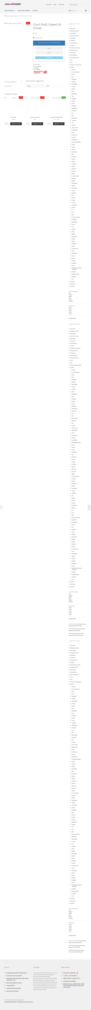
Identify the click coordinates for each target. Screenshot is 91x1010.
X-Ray (73, 132)
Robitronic (74, 156)
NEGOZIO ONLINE (9, 10)
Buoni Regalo (73, 33)
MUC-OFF (74, 171)
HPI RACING (74, 151)
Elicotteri (72, 286)
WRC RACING (74, 130)
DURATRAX (74, 219)
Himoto (73, 147)
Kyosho (73, 190)
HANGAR (74, 229)
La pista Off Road (10, 985)
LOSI (73, 76)
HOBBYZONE (74, 108)
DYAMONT (74, 105)
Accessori (72, 281)
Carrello (55, 4)
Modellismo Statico (74, 30)
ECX (73, 226)
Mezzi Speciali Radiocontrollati (14, 982)
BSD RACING (74, 222)
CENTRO (74, 260)
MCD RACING (74, 84)
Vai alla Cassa (61, 4)
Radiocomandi (78, 628)
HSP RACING (74, 188)
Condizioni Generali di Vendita (13, 988)
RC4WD (73, 238)
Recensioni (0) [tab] (8, 86)
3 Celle (70, 309)
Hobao (73, 149)
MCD (73, 154)
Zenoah (73, 86)
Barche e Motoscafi (74, 57)
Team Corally (75, 127)
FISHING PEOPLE (75, 274)
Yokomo (73, 69)
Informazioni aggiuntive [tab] (10, 82)
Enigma (73, 207)
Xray (73, 212)
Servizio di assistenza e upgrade (14, 975)
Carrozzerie (80, 635)
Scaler (79, 625)
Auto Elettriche (73, 43)
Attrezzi (75, 633)
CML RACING (74, 139)
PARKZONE (74, 79)
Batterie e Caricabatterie (75, 64)
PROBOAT (74, 193)
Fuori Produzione (75, 72)
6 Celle (70, 313)
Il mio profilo (48, 4)
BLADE (73, 258)
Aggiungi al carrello (16, 123)
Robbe (73, 241)
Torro (73, 251)
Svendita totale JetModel (69, 981)
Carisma (74, 137)
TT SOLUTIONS (75, 176)
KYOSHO (70, 294)
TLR (73, 279)
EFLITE (73, 265)
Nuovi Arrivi (72, 28)
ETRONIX (74, 271)
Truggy (84, 624)
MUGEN (73, 234)
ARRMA (73, 180)
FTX (73, 209)
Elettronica (72, 283)
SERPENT (74, 243)
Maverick (74, 168)
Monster (76, 625)
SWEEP (73, 173)
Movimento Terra (74, 50)
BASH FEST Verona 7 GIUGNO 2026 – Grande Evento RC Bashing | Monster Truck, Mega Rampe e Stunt (73, 985)
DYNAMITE (74, 263)
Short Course (71, 625)
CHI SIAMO (34, 10)
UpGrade (72, 45)
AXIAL (73, 74)
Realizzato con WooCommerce (25, 1001)
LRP (73, 115)
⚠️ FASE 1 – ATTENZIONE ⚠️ (70, 975)
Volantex (74, 178)
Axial (73, 96)
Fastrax (73, 202)
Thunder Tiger (75, 248)
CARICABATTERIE (72, 318)
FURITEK (74, 81)
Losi (73, 113)
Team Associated (76, 217)
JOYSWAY (74, 276)
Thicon (73, 246)
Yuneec (73, 255)
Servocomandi (77, 630)
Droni (71, 59)
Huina (73, 231)
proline (73, 101)
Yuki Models (74, 253)
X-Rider (73, 200)
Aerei (71, 62)
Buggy (81, 624)
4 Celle (70, 310)
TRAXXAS (74, 164)
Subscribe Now (49, 57)
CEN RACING (74, 183)
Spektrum (74, 120)
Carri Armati (73, 52)
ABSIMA (36, 67)
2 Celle (70, 307)
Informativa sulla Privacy (12, 991)
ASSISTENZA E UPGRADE (24, 10)
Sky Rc (73, 103)
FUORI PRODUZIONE (76, 142)
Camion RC (72, 40)
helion (73, 144)
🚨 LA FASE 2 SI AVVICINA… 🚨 (70, 972)
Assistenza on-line (74, 35)
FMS (73, 195)
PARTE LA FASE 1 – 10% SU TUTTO (71, 978)
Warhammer (73, 38)
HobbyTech (74, 205)
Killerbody (74, 110)
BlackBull (74, 98)
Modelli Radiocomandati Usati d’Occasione (16, 972)
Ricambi (11, 16)
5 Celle (70, 312)
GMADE (73, 185)
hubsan (73, 197)
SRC (73, 122)
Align (73, 91)
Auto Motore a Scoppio (75, 47)
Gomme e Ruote (74, 635)
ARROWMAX (74, 93)
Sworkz (73, 159)
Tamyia (73, 125)
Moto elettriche (73, 55)
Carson (73, 224)
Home (7, 16)
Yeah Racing (74, 135)
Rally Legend (74, 118)
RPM (73, 214)
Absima (15, 16)
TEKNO (73, 161)
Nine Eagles (74, 236)
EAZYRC (73, 166)
